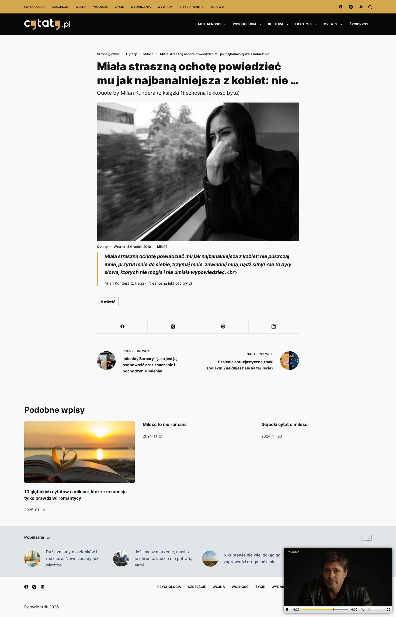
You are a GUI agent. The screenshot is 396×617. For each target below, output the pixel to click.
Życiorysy (359, 24)
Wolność (100, 7)
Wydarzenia (141, 7)
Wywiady (165, 7)
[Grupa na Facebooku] (361, 7)
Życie (119, 7)
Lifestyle (303, 24)
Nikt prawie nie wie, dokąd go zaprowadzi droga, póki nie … (252, 558)
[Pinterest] (223, 327)
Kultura (275, 24)
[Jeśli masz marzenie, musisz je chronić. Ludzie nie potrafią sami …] (121, 559)
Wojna (80, 7)
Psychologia (35, 7)
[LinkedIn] (274, 327)
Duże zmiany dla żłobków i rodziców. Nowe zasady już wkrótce (72, 558)
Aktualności (209, 24)
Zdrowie (217, 7)
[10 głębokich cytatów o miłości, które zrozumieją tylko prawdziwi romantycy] (79, 452)
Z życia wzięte (192, 7)
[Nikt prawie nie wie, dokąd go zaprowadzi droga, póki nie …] (210, 559)
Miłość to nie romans (165, 424)
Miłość (162, 247)
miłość (107, 301)
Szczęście (60, 7)
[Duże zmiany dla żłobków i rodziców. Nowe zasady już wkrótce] (32, 559)
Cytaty (331, 24)
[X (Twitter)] (173, 327)
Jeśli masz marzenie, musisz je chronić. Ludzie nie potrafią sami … (164, 558)
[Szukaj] (370, 7)
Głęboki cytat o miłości (284, 424)
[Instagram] (351, 7)
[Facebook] (340, 7)
